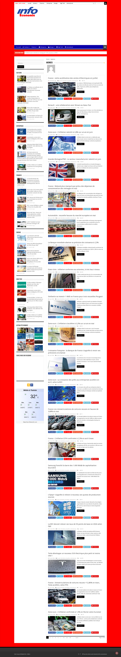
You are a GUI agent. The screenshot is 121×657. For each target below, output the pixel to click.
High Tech (62, 3)
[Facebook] (95, 3)
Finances (42, 3)
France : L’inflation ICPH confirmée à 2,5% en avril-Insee (71, 438)
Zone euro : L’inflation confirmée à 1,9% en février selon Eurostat (74, 612)
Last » (77, 637)
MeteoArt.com (33, 422)
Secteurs (35, 3)
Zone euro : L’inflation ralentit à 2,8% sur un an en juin (70, 132)
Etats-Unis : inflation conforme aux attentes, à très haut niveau (74, 269)
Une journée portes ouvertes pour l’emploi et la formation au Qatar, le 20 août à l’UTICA (34, 131)
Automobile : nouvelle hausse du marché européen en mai (72, 215)
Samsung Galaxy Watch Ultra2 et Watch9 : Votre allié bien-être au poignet (35, 146)
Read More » (80, 91)
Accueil (60, 80)
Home (47, 59)
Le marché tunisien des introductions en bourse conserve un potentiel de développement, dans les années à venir (28, 182)
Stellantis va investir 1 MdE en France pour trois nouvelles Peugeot (75, 296)
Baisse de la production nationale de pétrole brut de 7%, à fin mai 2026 (34, 252)
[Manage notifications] (116, 653)
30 (70, 637)
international (70, 3)
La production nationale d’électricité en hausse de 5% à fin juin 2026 (34, 237)
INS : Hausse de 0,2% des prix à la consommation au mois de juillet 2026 (35, 199)
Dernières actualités (66, 80)
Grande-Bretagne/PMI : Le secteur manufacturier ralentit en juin (74, 159)
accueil (29, 3)
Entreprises (49, 3)
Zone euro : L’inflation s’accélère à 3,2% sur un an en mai (71, 323)
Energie (55, 3)
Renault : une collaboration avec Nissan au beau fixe (69, 105)
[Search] (105, 3)
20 (66, 637)
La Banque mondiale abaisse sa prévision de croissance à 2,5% (73, 242)
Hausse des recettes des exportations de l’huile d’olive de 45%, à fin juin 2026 (34, 109)
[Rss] (93, 3)
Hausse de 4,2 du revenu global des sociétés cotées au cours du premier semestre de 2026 (35, 191)
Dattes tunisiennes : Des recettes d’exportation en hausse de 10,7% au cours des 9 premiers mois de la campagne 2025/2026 (29, 100)
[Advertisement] (60, 30)
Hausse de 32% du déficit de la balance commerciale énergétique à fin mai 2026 (35, 260)
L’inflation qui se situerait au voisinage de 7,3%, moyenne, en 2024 (41, 52)
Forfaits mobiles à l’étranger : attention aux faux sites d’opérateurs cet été (34, 284)
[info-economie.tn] (27, 11)
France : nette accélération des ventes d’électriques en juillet (73, 78)
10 (63, 637)
